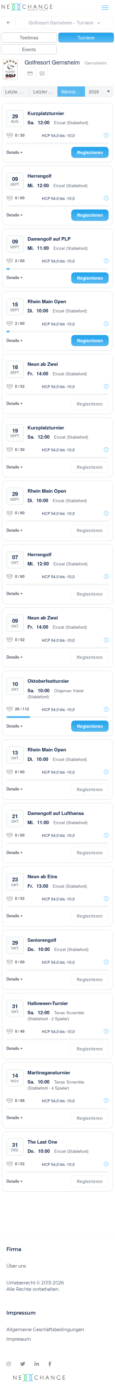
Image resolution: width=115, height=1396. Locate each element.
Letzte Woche (17, 91)
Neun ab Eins (42, 876)
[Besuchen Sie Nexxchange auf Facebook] (49, 1364)
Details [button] (13, 152)
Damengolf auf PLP (49, 238)
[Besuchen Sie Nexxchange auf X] (22, 1364)
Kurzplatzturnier (45, 113)
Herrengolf (39, 175)
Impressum (18, 1339)
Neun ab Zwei (42, 363)
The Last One (42, 1141)
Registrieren (90, 152)
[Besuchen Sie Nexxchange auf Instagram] (8, 1364)
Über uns (16, 1266)
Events (29, 49)
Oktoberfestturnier (48, 680)
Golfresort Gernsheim (52, 62)
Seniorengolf (41, 939)
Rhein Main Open (46, 301)
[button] (30, 73)
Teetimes (29, 37)
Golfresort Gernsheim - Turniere (63, 22)
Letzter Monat (45, 91)
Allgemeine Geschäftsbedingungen (45, 1329)
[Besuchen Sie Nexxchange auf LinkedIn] (36, 1364)
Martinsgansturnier (48, 1072)
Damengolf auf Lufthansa (55, 813)
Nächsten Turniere (73, 91)
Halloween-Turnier (47, 1003)
